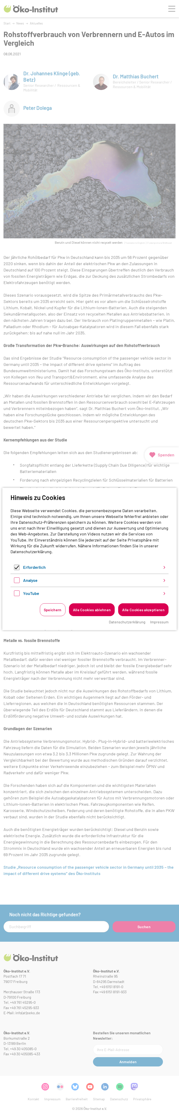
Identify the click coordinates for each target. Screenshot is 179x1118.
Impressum (159, 622)
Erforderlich (34, 567)
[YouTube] (17, 594)
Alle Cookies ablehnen (92, 610)
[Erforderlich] (17, 568)
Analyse (30, 580)
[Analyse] (17, 581)
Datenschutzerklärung (31, 551)
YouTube (31, 593)
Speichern (53, 610)
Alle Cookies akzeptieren (143, 610)
